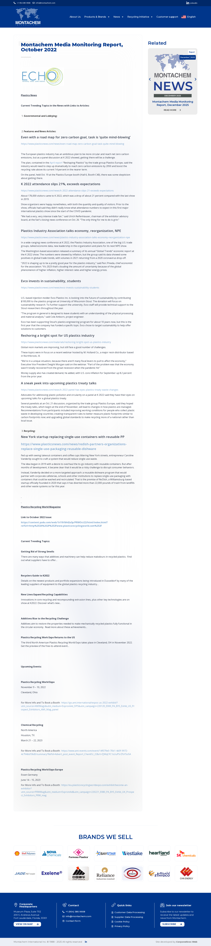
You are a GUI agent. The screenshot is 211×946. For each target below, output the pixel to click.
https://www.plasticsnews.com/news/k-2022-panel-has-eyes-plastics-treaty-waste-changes (69, 389)
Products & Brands (95, 16)
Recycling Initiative (138, 16)
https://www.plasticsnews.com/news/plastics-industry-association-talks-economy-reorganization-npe (75, 237)
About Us (75, 16)
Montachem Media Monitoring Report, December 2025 (172, 103)
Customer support (167, 16)
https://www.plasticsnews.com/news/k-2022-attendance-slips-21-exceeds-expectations (67, 190)
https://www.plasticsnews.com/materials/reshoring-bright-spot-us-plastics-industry (66, 342)
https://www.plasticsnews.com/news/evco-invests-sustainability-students (60, 287)
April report (56, 162)
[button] (150, 79)
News (116, 16)
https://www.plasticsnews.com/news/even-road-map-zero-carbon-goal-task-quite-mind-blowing (72, 143)
